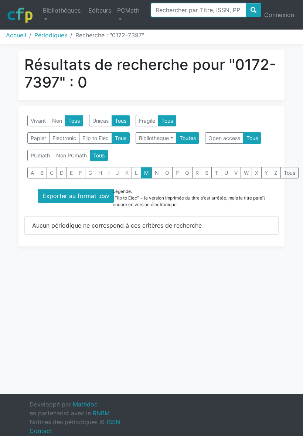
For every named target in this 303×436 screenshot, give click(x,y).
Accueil (16, 35)
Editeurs (99, 10)
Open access (224, 138)
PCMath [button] (128, 10)
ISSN (113, 422)
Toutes (188, 138)
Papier (38, 138)
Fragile (147, 120)
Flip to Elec (95, 138)
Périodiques (50, 35)
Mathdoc (85, 404)
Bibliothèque (154, 138)
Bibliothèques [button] (62, 10)
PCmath (40, 155)
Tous (74, 120)
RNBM (101, 413)
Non (57, 120)
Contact (41, 431)
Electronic (64, 138)
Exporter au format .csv (75, 196)
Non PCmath (71, 155)
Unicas (100, 120)
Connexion (279, 14)
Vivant (38, 120)
